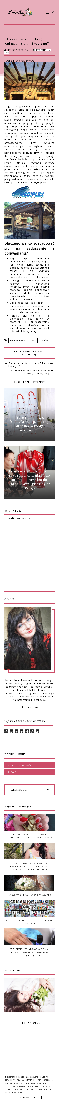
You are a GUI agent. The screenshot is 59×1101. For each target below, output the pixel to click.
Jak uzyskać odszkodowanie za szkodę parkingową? (30, 372)
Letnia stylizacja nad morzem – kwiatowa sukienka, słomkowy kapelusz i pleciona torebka (29, 866)
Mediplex (23, 159)
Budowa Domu (17, 340)
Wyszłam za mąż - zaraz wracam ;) (29, 895)
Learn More (24, 1097)
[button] (42, 7)
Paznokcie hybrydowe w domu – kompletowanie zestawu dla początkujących (29, 952)
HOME (33, 340)
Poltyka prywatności (19, 765)
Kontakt (11, 772)
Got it (37, 1097)
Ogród (44, 340)
